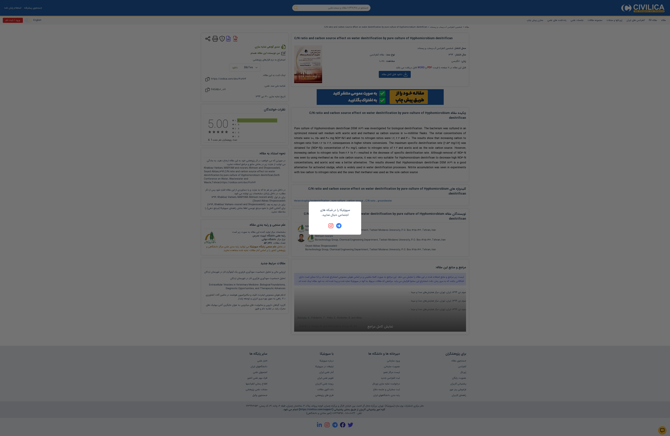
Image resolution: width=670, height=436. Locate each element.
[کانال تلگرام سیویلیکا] (339, 226)
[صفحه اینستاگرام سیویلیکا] (331, 226)
